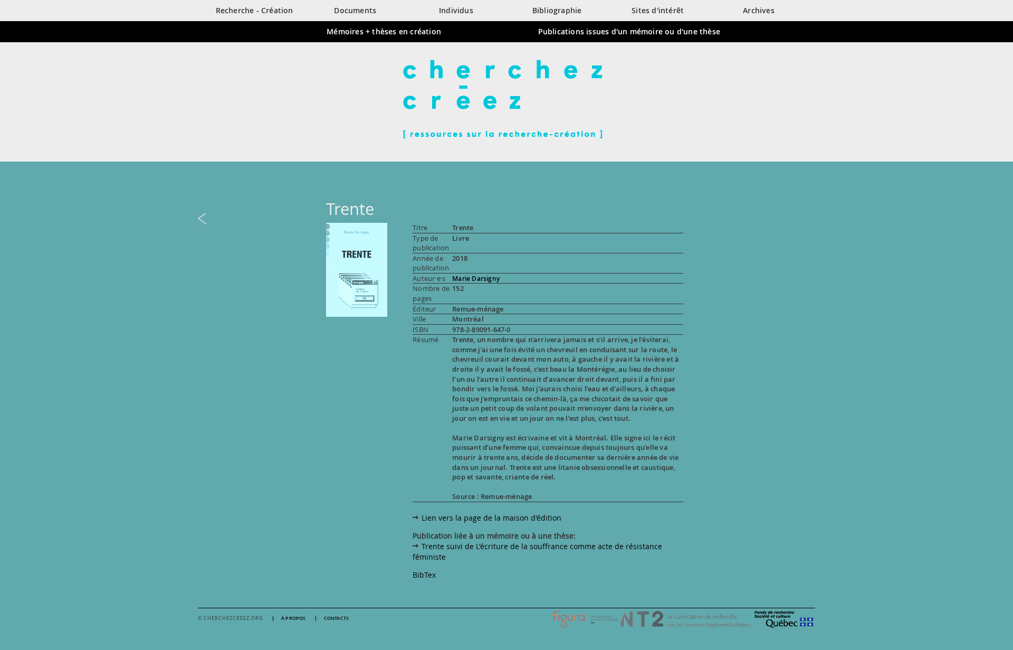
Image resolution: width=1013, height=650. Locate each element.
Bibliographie (557, 10)
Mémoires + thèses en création (384, 31)
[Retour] (506, 218)
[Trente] (356, 269)
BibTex (424, 575)
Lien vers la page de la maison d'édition (491, 518)
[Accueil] (506, 98)
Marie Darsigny (476, 278)
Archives (759, 10)
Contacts (336, 618)
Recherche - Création (254, 10)
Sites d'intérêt (658, 10)
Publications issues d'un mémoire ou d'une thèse (629, 31)
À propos (293, 618)
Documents (355, 10)
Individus (456, 10)
